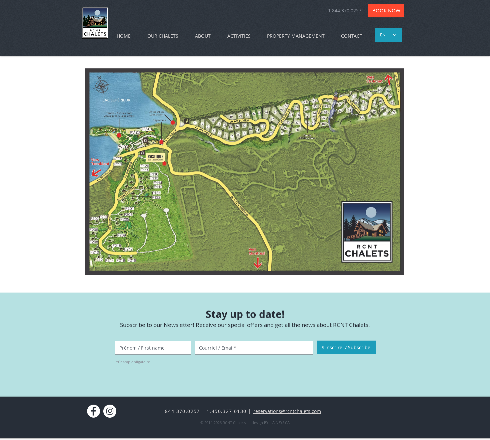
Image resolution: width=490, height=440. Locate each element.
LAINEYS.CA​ (280, 422)
